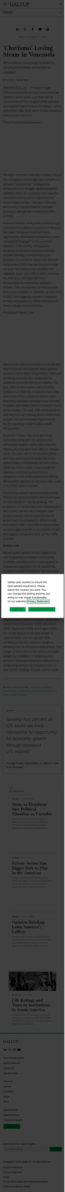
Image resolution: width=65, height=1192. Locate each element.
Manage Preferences (41, 609)
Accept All (18, 609)
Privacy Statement (38, 601)
